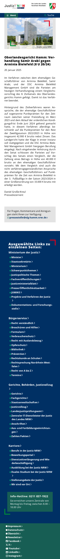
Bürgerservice (18, 318)
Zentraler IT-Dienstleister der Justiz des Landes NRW (32, 417)
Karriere (14, 445)
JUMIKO (16, 292)
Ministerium (19, 266)
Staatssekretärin (21, 261)
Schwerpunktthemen (24, 270)
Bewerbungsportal (22, 455)
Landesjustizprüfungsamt (27, 411)
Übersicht (13, 533)
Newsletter (14, 537)
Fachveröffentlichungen (26, 279)
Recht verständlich (22, 323)
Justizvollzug (19, 406)
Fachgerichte (19, 398)
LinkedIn (13, 552)
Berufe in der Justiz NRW (26, 450)
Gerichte (16, 393)
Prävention (18, 354)
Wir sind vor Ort (21, 484)
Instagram (14, 555)
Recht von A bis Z (21, 370)
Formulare (18, 332)
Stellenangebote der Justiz (27, 480)
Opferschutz (19, 345)
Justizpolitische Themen (25, 274)
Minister (16, 257)
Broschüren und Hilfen (25, 327)
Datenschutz (15, 530)
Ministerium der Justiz (23, 252)
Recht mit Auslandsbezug (26, 340)
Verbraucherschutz (23, 336)
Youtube (14, 548)
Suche (50, 15)
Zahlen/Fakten (20, 436)
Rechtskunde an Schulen (26, 358)
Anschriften (18, 423)
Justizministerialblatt (24, 283)
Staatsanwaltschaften (25, 402)
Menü (13, 15)
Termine (16, 375)
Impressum (14, 526)
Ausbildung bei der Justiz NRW (29, 467)
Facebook (14, 541)
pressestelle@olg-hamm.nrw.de (28, 217)
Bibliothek (18, 349)
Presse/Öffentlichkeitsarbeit (28, 288)
